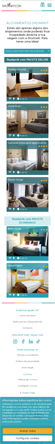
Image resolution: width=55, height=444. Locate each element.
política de (11, 421)
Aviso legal (27, 367)
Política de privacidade (27, 361)
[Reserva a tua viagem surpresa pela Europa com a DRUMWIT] (12, 8)
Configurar (27, 438)
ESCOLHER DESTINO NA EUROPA (24, 51)
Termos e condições (27, 355)
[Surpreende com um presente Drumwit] (42, 6)
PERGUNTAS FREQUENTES (27, 322)
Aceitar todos (28, 430)
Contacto (28, 328)
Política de (27, 379)
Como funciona (27, 315)
